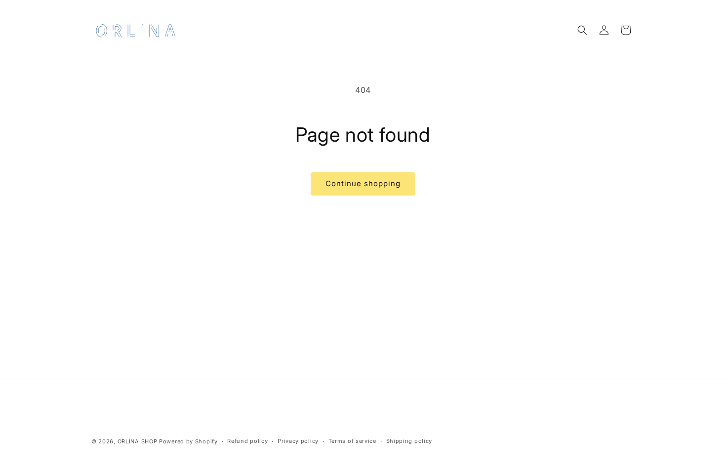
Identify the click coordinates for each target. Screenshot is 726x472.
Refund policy (247, 440)
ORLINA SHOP (138, 441)
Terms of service (352, 440)
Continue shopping (363, 183)
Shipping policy (409, 440)
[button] (582, 30)
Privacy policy (298, 440)
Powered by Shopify (188, 441)
